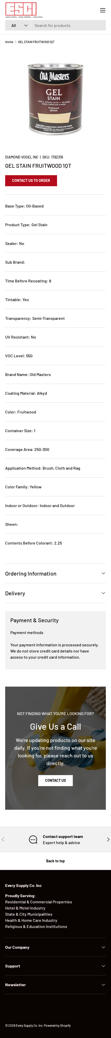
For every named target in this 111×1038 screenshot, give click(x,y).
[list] (55, 99)
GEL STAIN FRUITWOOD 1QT (36, 41)
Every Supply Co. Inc (29, 1025)
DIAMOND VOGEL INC (21, 157)
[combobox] (55, 25)
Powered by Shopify (57, 1025)
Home (9, 41)
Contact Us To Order (31, 180)
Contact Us (55, 780)
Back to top (55, 861)
